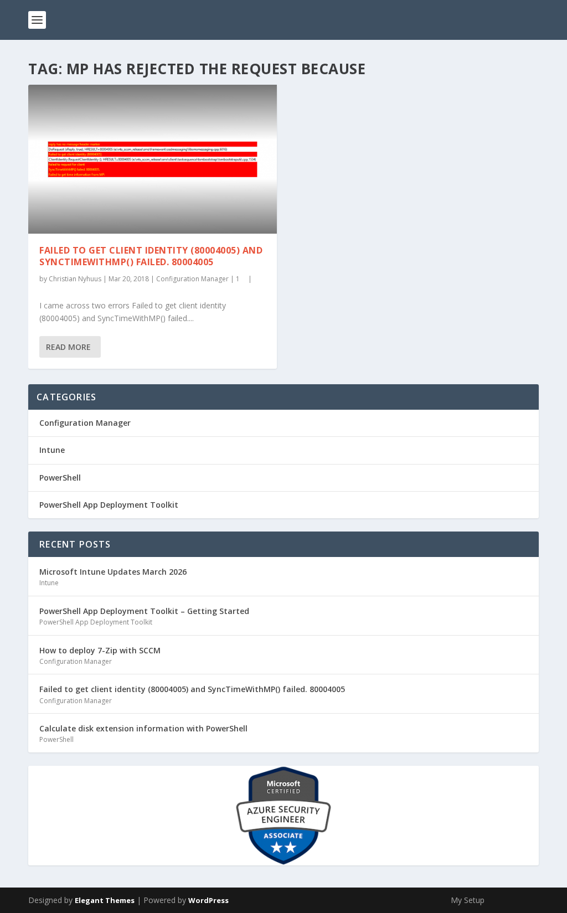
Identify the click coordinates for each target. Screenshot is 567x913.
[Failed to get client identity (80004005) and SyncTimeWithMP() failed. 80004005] (152, 159)
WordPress (208, 900)
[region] (283, 815)
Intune (52, 450)
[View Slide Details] (283, 815)
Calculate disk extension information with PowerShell (143, 728)
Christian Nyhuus (75, 278)
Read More (68, 347)
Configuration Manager (192, 278)
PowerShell (60, 477)
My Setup (467, 900)
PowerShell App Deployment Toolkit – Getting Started (144, 611)
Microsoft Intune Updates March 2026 (113, 571)
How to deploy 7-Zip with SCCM (100, 650)
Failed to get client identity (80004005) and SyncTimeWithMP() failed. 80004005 (150, 256)
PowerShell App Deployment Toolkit (108, 504)
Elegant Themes (105, 900)
